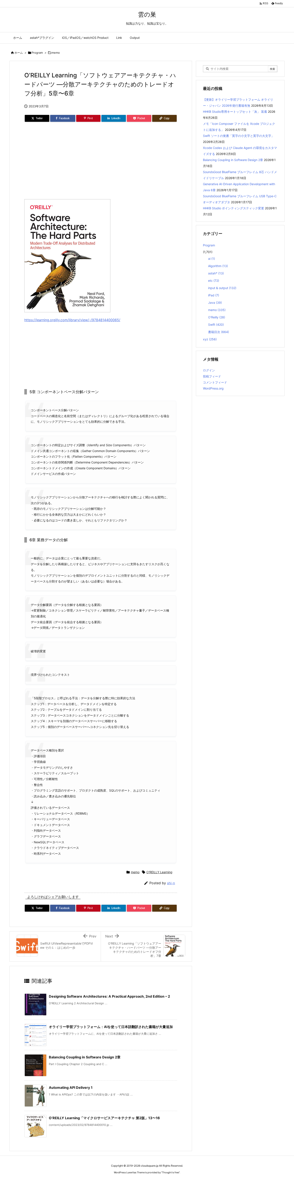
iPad (213, 295)
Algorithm (218, 266)
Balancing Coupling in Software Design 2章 (85, 1057)
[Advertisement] (100, 162)
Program (37, 52)
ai (211, 258)
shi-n (171, 883)
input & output (222, 288)
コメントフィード (215, 382)
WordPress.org (213, 388)
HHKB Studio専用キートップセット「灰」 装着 (235, 111)
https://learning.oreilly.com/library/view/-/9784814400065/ (72, 320)
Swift (216, 324)
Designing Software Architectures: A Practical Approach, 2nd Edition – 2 (109, 996)
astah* (216, 273)
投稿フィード (212, 376)
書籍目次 (218, 332)
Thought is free (170, 1172)
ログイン (209, 370)
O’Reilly (216, 317)
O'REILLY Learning (159, 872)
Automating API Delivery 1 (71, 1087)
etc (213, 280)
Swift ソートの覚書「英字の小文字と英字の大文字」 (238, 136)
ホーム (18, 52)
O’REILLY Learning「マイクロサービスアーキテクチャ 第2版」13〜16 (104, 1118)
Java (215, 302)
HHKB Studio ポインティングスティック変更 (233, 208)
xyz (210, 339)
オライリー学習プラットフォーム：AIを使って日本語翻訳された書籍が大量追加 (111, 1027)
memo (56, 52)
